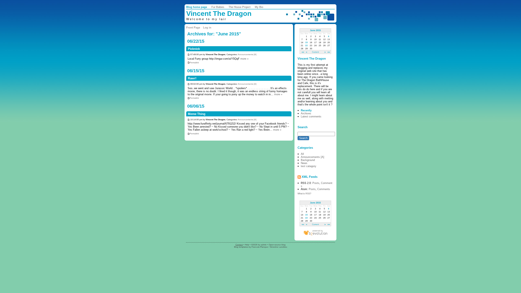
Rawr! (192, 78)
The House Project (240, 7)
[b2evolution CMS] (315, 235)
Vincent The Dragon (219, 13)
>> (328, 52)
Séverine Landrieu (278, 247)
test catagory (308, 166)
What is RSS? (304, 193)
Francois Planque (260, 247)
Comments (323, 189)
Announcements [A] (247, 55)
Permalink (194, 62)
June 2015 (315, 30)
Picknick (194, 48)
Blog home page (196, 7)
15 (306, 42)
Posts (315, 183)
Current (315, 52)
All (302, 153)
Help (247, 245)
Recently (306, 110)
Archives (306, 113)
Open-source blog (277, 245)
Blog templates (241, 247)
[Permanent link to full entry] (188, 55)
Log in (207, 27)
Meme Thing (196, 114)
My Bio (259, 7)
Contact (239, 245)
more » (244, 58)
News (304, 163)
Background (308, 160)
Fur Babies (217, 7)
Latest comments (311, 116)
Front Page (193, 27)
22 (306, 45)
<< (303, 52)
